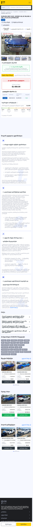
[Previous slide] (3, 42)
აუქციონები (4, 515)
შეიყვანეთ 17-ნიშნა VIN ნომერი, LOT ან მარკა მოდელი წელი (20, 7)
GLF (8, 340)
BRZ (3, 342)
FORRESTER (5, 345)
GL (11, 349)
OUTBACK (13, 340)
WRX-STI (24, 349)
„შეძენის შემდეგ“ (14, 307)
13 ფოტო (6, 53)
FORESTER (4, 347)
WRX (11, 345)
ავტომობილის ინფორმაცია (22, 75)
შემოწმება (24, 524)
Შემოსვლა (8, 524)
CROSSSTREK (5, 349)
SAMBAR (26, 340)
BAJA (15, 345)
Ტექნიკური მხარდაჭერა (8, 521)
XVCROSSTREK (6, 354)
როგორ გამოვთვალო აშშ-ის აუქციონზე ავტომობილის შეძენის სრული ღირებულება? (15, 326)
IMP (20, 347)
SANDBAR (11, 351)
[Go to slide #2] (11, 58)
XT (17, 342)
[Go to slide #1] (4, 58)
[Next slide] (28, 42)
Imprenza (20, 340)
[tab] (13, 451)
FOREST (13, 342)
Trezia (17, 351)
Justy (16, 347)
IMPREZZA (4, 351)
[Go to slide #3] (17, 58)
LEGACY (14, 354)
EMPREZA (21, 345)
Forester (4, 340)
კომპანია (3, 512)
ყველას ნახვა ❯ (26, 358)
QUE (21, 342)
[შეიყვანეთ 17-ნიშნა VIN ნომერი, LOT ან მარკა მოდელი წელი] (29, 7)
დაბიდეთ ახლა (8, 381)
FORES (7, 342)
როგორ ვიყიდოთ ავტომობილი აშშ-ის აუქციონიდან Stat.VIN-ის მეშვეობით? (13, 317)
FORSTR (11, 347)
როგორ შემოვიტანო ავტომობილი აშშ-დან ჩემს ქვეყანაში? (14, 331)
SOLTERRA (27, 351)
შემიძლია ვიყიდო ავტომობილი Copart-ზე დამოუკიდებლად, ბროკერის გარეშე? (14, 321)
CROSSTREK (17, 349)
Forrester (26, 342)
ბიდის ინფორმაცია (7, 75)
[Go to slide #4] (24, 58)
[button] (5, 7)
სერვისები (4, 518)
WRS (22, 351)
